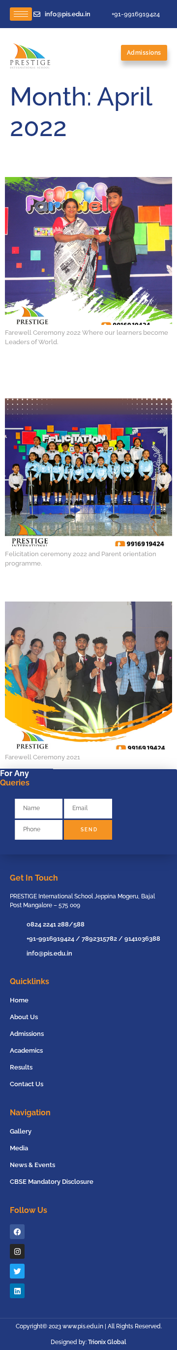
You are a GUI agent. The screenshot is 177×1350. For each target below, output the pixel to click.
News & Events (32, 1165)
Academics (26, 1050)
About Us (24, 1017)
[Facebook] (17, 1231)
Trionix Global (107, 1342)
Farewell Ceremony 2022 (43, 163)
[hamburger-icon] (21, 14)
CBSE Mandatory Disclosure (51, 1181)
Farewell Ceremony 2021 (42, 587)
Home (19, 1000)
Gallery (20, 1131)
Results (21, 1067)
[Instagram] (17, 1251)
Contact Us (26, 1084)
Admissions (27, 1033)
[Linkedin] (17, 1290)
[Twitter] (17, 1271)
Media (19, 1148)
